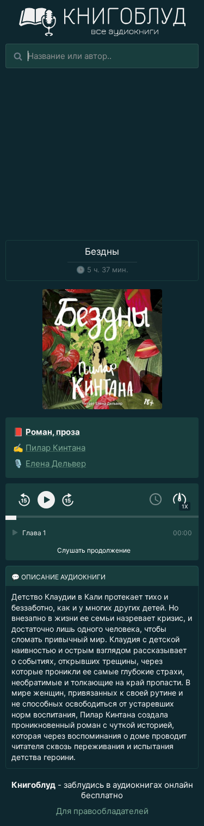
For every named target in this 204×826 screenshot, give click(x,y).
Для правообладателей (102, 811)
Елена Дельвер (56, 463)
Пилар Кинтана (55, 447)
